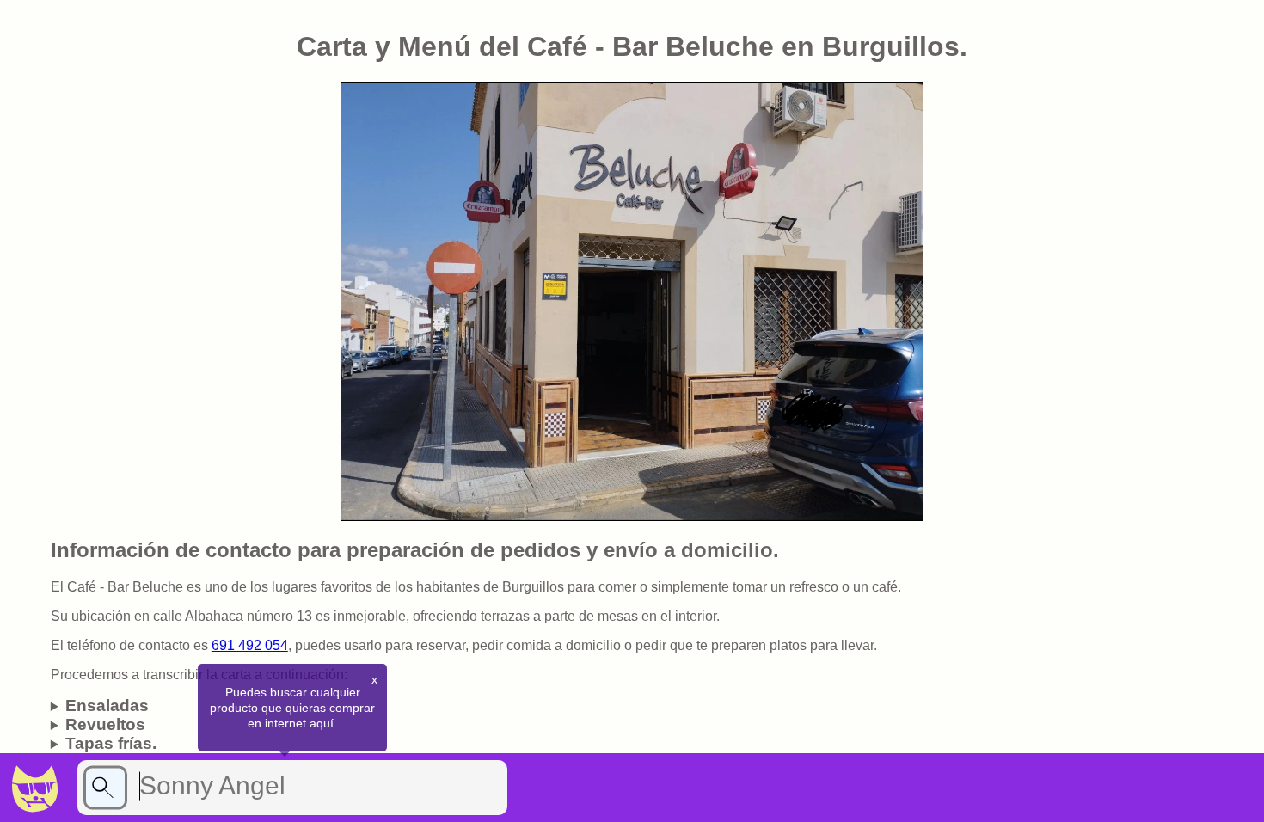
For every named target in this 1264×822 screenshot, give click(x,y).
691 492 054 (250, 645)
